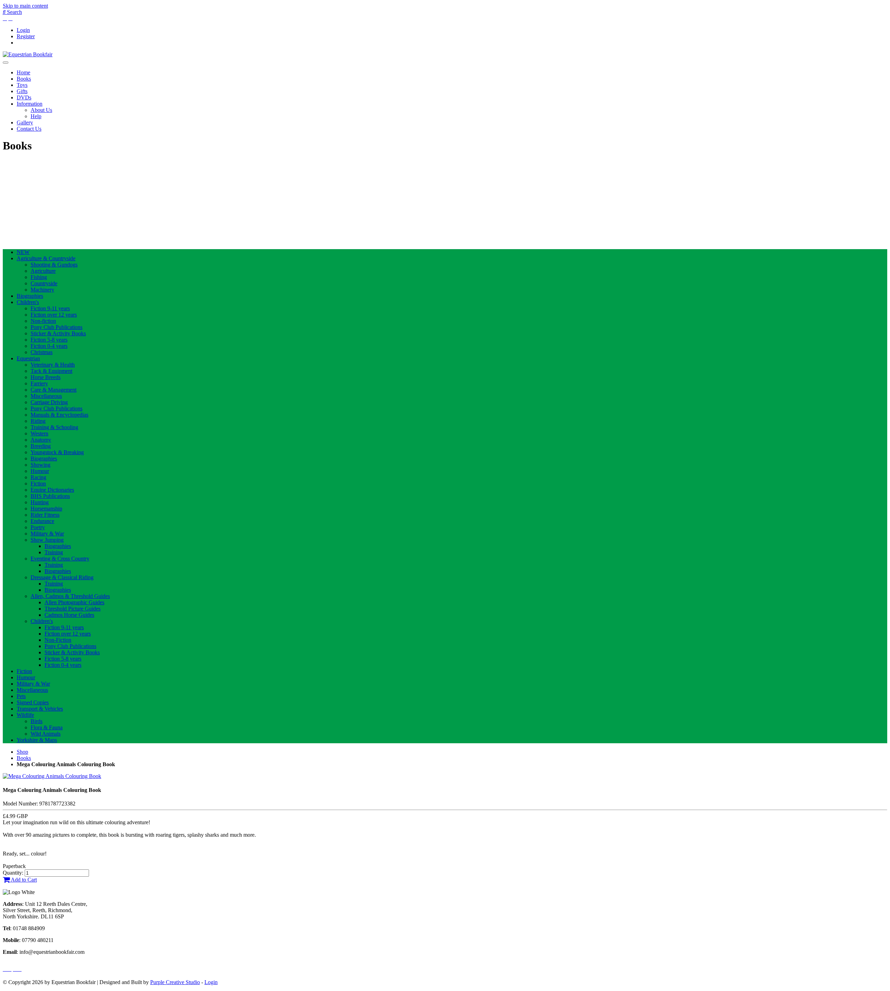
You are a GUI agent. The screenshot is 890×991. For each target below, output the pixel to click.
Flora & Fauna (47, 727)
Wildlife (25, 715)
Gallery (25, 122)
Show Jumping (47, 540)
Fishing (39, 277)
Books (24, 79)
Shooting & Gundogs (54, 265)
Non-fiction (43, 321)
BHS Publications (50, 496)
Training (53, 552)
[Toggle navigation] (5, 63)
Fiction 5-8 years (49, 340)
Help (36, 116)
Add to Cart (23, 880)
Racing (38, 477)
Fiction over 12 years (54, 315)
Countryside (44, 283)
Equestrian (28, 358)
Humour (40, 471)
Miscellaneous (46, 396)
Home (23, 72)
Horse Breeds (45, 377)
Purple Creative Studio (175, 982)
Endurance (42, 521)
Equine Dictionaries (52, 490)
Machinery (42, 290)
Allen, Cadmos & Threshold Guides (70, 596)
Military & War (47, 534)
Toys (22, 85)
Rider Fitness (45, 515)
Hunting (40, 502)
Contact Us (29, 129)
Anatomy (41, 440)
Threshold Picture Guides (72, 609)
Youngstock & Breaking (57, 452)
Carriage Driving (49, 402)
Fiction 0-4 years (49, 346)
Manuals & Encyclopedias (59, 415)
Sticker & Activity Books (58, 333)
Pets (21, 696)
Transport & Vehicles (40, 709)
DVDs (24, 97)
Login (23, 30)
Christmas (41, 352)
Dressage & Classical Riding (62, 577)
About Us (41, 110)
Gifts (22, 91)
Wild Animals (45, 734)
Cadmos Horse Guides (69, 615)
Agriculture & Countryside (46, 258)
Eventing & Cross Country (60, 559)
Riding (38, 421)
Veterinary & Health (53, 365)
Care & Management (53, 390)
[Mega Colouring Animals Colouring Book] (52, 776)
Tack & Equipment (51, 371)
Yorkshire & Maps (37, 740)
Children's (28, 302)
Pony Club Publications (56, 327)
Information (29, 104)
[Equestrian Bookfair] (27, 54)
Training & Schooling (54, 427)
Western (39, 433)
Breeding (41, 446)
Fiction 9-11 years (50, 308)
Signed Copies (33, 702)
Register (26, 36)
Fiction (38, 483)
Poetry (38, 527)
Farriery (39, 383)
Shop (22, 752)
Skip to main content (25, 6)
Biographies (30, 296)
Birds (36, 721)
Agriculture (43, 271)
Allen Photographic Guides (74, 602)
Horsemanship (46, 508)
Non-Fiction (57, 640)
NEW (23, 252)
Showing (40, 465)
